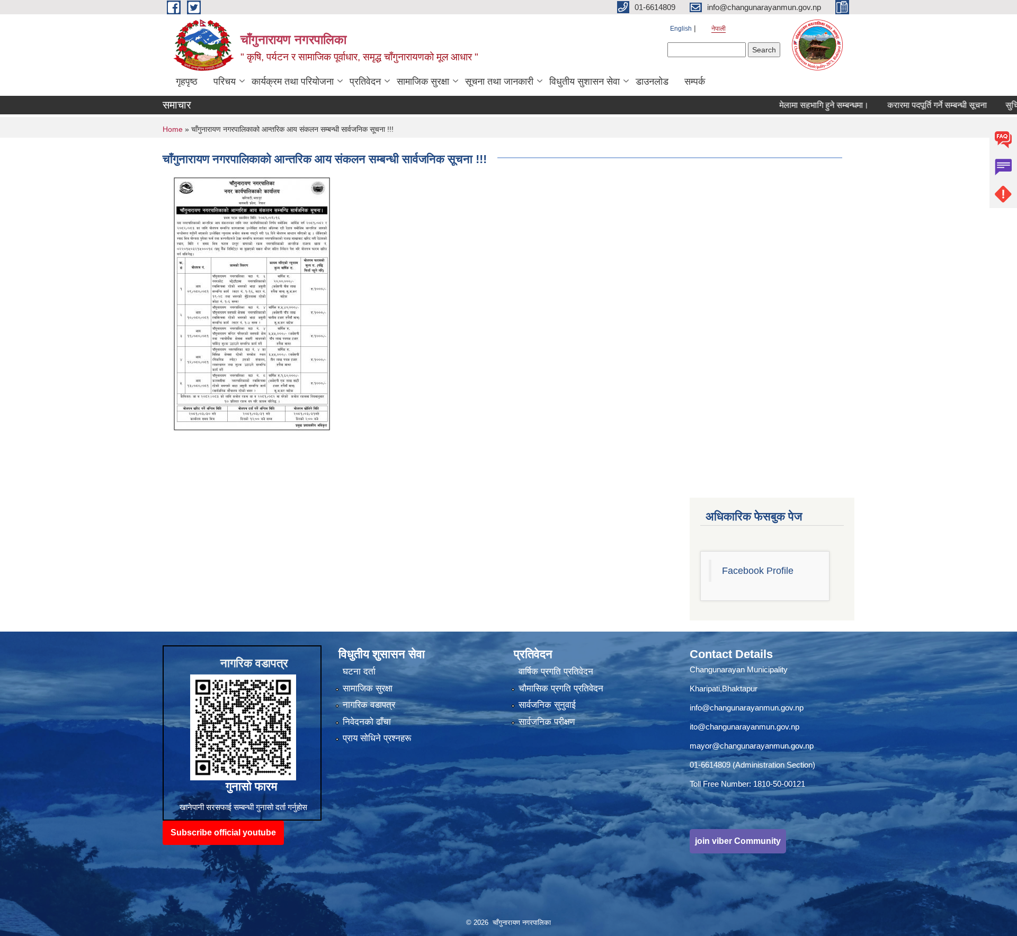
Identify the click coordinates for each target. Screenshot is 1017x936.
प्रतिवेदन (365, 81)
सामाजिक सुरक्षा (423, 81)
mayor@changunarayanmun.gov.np (752, 745)
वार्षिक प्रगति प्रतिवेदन (556, 672)
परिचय (224, 81)
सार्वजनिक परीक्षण (547, 722)
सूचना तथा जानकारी (499, 81)
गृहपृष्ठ (187, 81)
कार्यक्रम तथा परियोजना (293, 81)
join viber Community (738, 840)
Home (173, 129)
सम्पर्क (694, 81)
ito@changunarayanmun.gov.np (744, 726)
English (681, 28)
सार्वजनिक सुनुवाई (547, 705)
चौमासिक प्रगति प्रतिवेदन (561, 688)
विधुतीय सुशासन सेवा (584, 81)
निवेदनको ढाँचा (367, 722)
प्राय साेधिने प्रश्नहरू (377, 738)
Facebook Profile (757, 570)
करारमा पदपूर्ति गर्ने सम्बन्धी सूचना (908, 105)
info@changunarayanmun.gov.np (747, 707)
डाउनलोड (652, 81)
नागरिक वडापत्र (369, 705)
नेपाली (718, 28)
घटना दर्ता (359, 672)
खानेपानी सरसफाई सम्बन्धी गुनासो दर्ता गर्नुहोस (243, 807)
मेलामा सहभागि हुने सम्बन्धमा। (795, 105)
